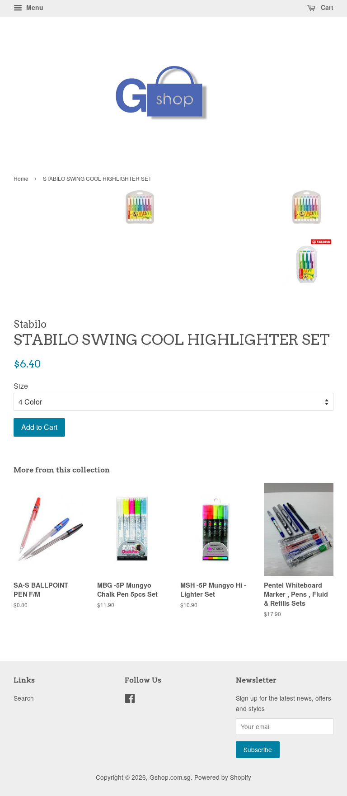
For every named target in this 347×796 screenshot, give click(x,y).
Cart (326, 7)
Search (24, 697)
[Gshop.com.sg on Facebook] (130, 699)
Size (21, 386)
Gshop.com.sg (170, 777)
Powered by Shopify (222, 777)
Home (21, 178)
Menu (33, 7)
